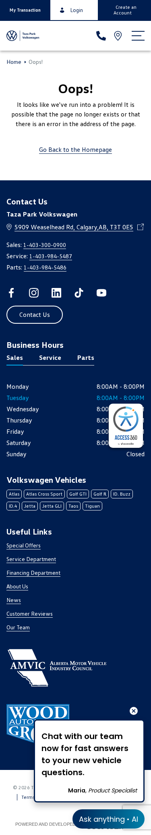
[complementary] (126, 426)
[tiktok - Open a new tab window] (79, 293)
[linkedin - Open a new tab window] (56, 293)
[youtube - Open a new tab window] (101, 293)
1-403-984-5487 (50, 256)
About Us (17, 586)
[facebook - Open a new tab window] (11, 293)
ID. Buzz (121, 494)
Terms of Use (35, 797)
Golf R (99, 494)
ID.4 (13, 506)
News (13, 599)
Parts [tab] (85, 357)
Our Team (18, 627)
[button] (25, 10)
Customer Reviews (29, 613)
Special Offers (23, 545)
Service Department (31, 558)
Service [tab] (50, 357)
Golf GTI (78, 494)
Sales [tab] (14, 357)
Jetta (29, 506)
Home (13, 62)
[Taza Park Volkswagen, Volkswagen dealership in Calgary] (22, 36)
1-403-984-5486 (45, 267)
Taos (73, 506)
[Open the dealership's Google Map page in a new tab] (119, 36)
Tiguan (92, 506)
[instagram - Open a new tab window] (34, 293)
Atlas (14, 494)
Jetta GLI (52, 506)
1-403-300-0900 (44, 244)
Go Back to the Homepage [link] (75, 149)
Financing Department (33, 572)
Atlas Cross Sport (44, 494)
